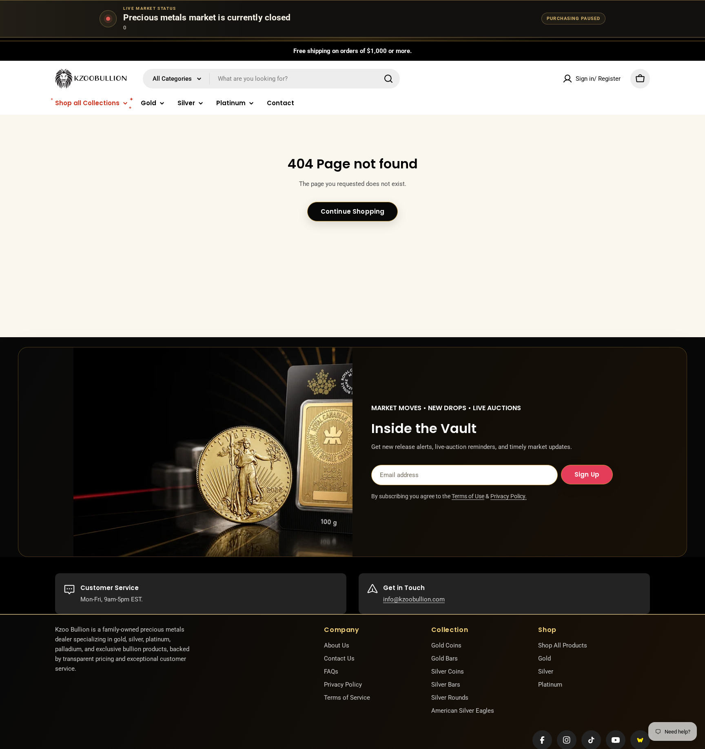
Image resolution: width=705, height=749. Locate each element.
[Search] (388, 79)
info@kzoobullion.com (414, 599)
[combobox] (271, 78)
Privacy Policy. (508, 496)
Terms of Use (468, 496)
